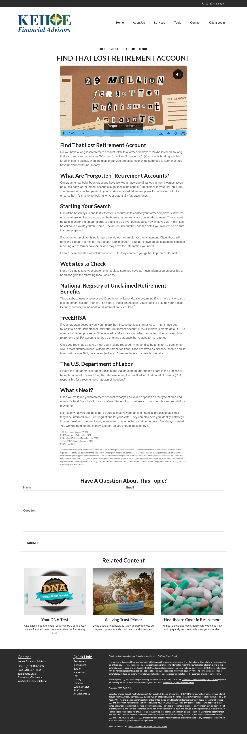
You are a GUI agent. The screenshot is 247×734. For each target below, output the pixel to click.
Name (27, 487)
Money (77, 679)
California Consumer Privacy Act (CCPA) (200, 679)
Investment (79, 665)
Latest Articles (81, 686)
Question (29, 511)
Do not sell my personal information (178, 682)
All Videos (79, 690)
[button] (138, 22)
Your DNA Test (54, 619)
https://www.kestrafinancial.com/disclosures (148, 726)
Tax (75, 675)
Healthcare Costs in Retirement (192, 619)
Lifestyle (78, 683)
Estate (77, 668)
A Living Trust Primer (123, 619)
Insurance (79, 672)
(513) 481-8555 (215, 3)
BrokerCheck (171, 656)
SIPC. (188, 693)
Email (130, 487)
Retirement (79, 661)
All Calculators (81, 694)
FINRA (183, 693)
